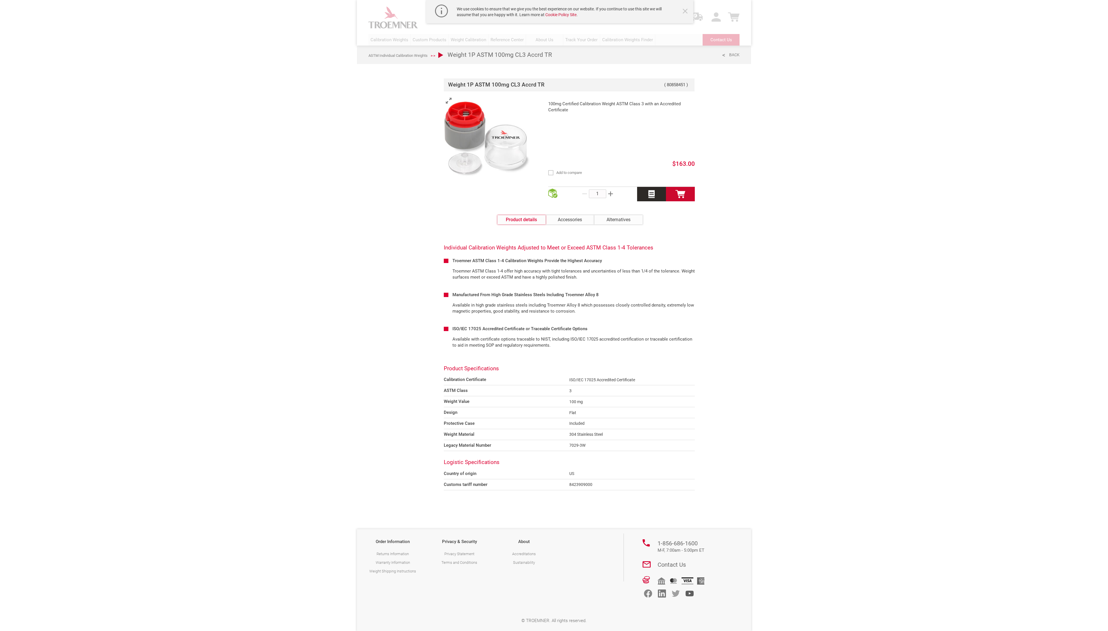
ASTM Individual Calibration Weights (398, 55)
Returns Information (393, 554)
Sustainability (524, 562)
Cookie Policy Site (561, 14)
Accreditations (524, 554)
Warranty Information (393, 562)
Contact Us (672, 564)
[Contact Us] (647, 564)
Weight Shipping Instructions (392, 571)
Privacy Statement (459, 554)
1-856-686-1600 (681, 546)
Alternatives (618, 219)
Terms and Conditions (459, 562)
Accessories (570, 219)
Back (734, 54)
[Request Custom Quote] (651, 194)
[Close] (685, 11)
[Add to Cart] (680, 194)
